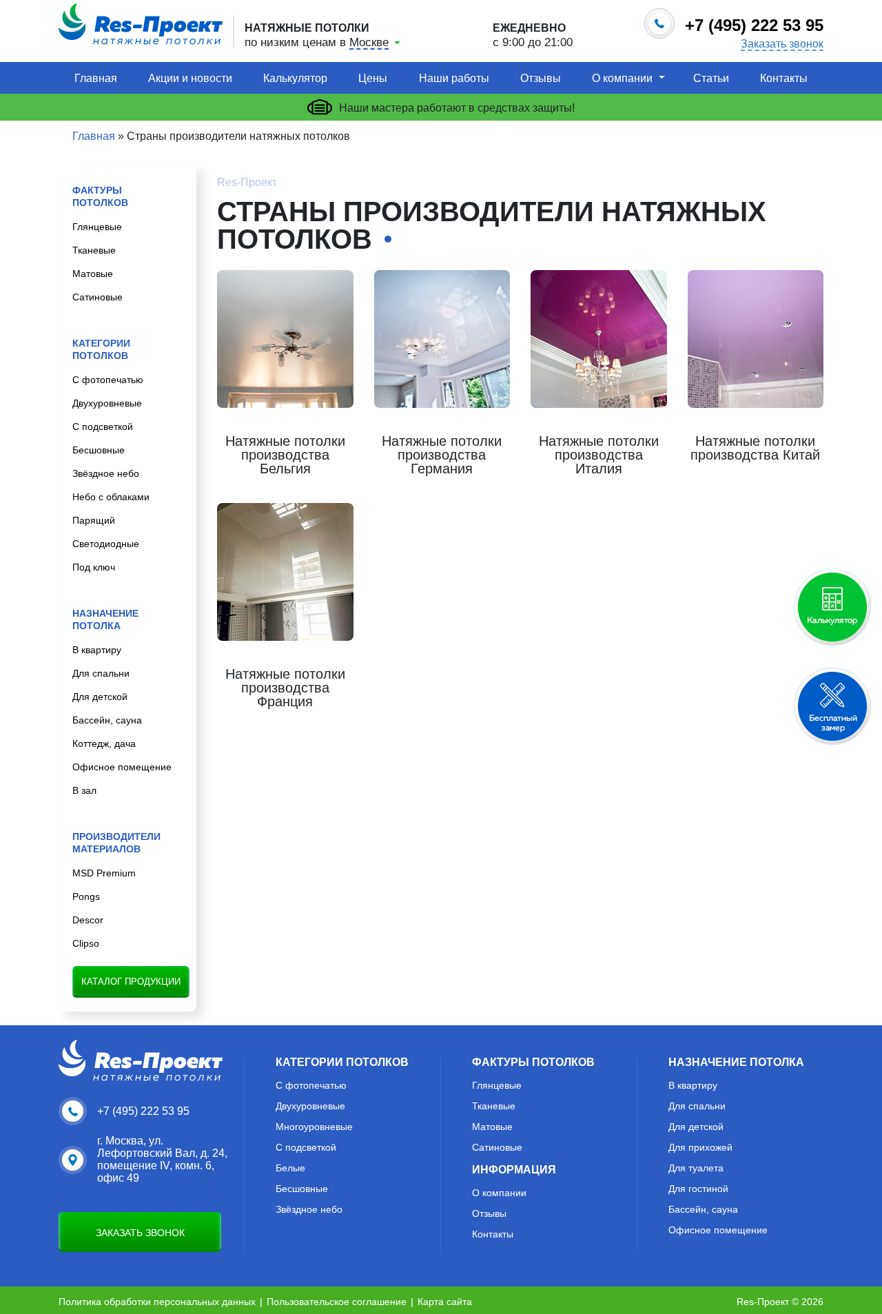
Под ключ (93, 567)
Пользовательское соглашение (337, 1301)
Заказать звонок (782, 44)
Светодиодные (105, 543)
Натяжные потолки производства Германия (442, 454)
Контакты (784, 78)
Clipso (85, 943)
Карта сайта (445, 1301)
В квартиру (96, 649)
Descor (87, 919)
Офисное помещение (122, 766)
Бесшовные (98, 449)
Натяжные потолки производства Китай (755, 448)
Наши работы (454, 78)
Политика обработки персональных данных (157, 1301)
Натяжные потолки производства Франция (285, 687)
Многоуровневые (314, 1126)
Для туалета (696, 1168)
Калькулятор (295, 78)
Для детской (99, 696)
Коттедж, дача (104, 743)
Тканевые (94, 250)
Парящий (93, 520)
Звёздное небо (105, 473)
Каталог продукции (131, 981)
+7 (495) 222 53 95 (143, 1111)
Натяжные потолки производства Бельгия (285, 454)
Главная (95, 78)
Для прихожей (700, 1147)
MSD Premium (104, 873)
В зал (84, 790)
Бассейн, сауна (107, 720)
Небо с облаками (111, 496)
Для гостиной (698, 1188)
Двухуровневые (107, 403)
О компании (622, 78)
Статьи (711, 78)
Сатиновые (97, 296)
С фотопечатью (107, 379)
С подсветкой (102, 426)
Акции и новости (190, 78)
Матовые (92, 273)
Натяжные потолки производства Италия (599, 454)
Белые (290, 1168)
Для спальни (101, 673)
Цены (372, 78)
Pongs (86, 896)
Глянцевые (97, 226)
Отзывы (540, 78)
